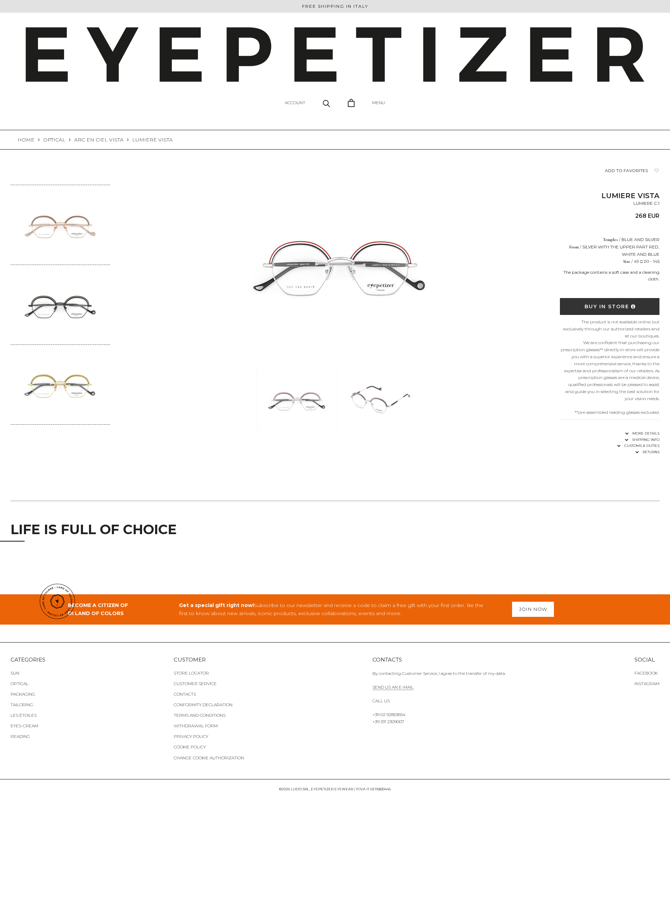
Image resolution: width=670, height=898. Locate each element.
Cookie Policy (190, 747)
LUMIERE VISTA (152, 140)
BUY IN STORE (607, 306)
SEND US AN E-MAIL (393, 687)
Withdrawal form (196, 725)
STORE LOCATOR (191, 673)
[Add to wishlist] (656, 170)
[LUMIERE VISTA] (60, 189)
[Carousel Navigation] (60, 430)
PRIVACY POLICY (191, 736)
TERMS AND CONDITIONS (199, 715)
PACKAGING (23, 694)
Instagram (646, 683)
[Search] (326, 103)
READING (20, 736)
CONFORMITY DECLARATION (203, 704)
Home (26, 140)
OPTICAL (54, 140)
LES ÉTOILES (24, 715)
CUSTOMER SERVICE (195, 683)
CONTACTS (185, 694)
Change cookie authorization (209, 757)
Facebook (646, 673)
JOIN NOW (533, 609)
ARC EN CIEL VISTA (98, 140)
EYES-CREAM (24, 725)
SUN (15, 673)
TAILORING (22, 704)
